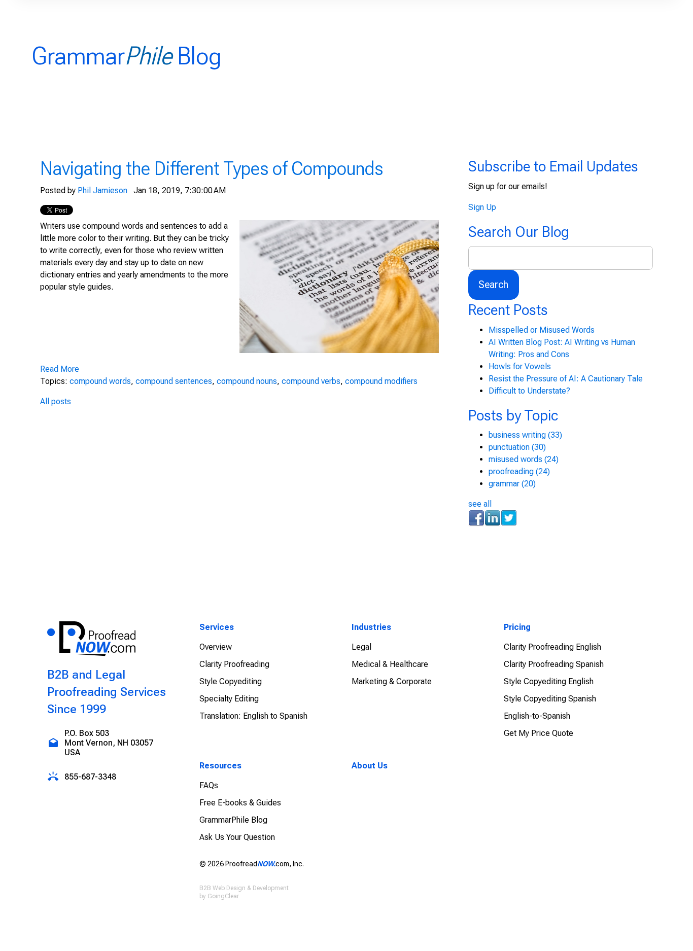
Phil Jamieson (102, 190)
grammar (512, 483)
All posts (55, 401)
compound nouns (247, 381)
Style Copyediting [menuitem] (230, 681)
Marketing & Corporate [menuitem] (392, 681)
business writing (525, 435)
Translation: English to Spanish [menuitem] (253, 716)
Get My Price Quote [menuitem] (538, 733)
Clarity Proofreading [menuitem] (234, 664)
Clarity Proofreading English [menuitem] (552, 647)
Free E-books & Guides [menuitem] (240, 802)
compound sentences (173, 381)
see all (480, 504)
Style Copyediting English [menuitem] (549, 681)
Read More (59, 369)
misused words (524, 459)
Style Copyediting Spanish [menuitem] (550, 698)
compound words (100, 381)
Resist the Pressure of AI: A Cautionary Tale (566, 378)
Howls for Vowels (520, 366)
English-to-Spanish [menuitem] (537, 716)
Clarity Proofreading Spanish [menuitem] (554, 664)
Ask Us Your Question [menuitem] (237, 837)
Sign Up (482, 207)
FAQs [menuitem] (208, 785)
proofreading (519, 471)
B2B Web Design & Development (244, 888)
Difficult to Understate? (529, 391)
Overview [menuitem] (215, 647)
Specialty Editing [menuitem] (229, 698)
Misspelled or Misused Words (542, 330)
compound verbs (311, 381)
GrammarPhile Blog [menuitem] (233, 820)
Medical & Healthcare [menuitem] (390, 664)
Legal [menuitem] (361, 647)
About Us (370, 765)
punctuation (517, 447)
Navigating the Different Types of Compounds (211, 168)
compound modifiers (381, 381)
